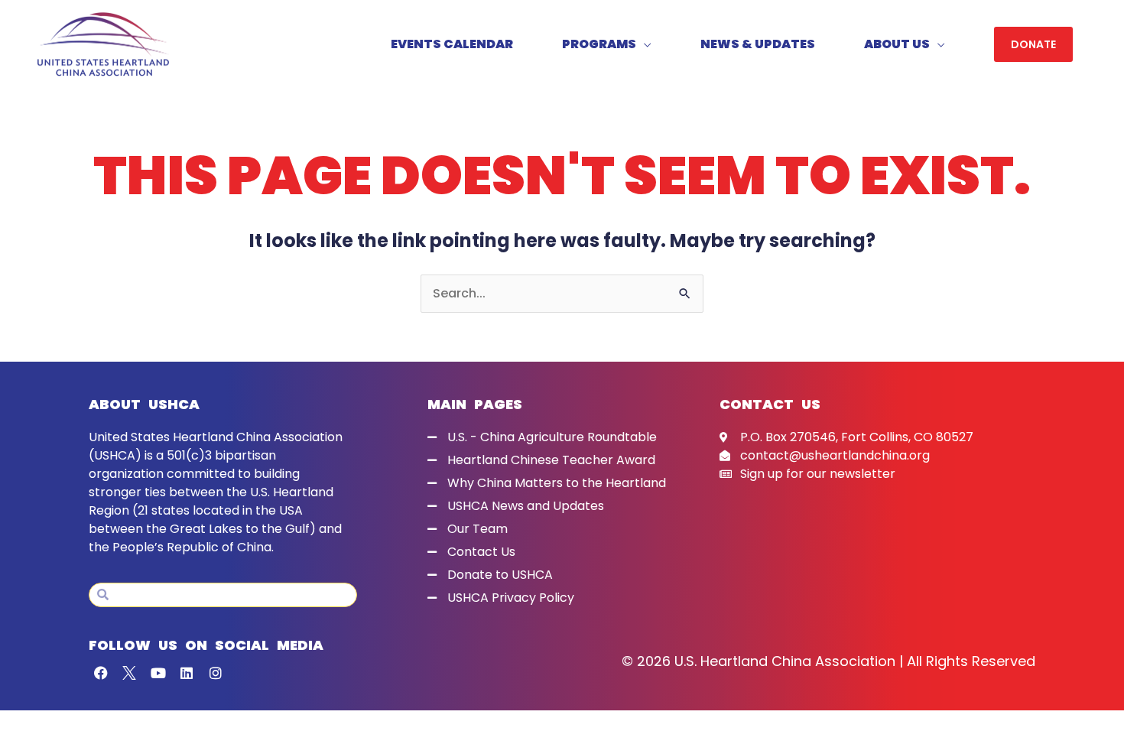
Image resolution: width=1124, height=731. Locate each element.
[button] (1033, 44)
